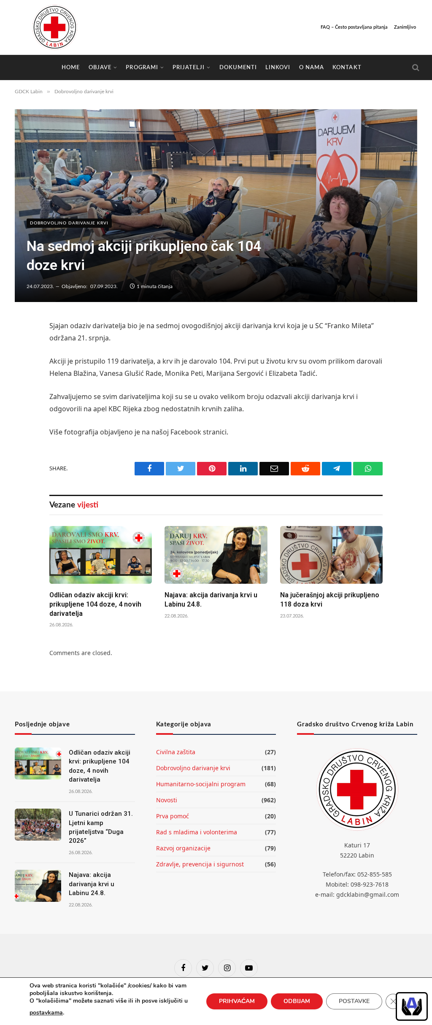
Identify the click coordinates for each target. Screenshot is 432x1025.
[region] (412, 1006)
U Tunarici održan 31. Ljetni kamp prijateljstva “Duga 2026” (101, 827)
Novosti (166, 800)
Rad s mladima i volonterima (196, 832)
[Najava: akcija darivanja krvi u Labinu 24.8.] (216, 555)
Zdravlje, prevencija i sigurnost (200, 864)
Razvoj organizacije (183, 848)
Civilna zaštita (175, 752)
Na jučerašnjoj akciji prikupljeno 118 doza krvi (329, 599)
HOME (71, 67)
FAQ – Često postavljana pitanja (354, 27)
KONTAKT (346, 67)
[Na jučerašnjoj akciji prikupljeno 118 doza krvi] (331, 555)
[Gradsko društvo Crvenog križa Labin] (55, 27)
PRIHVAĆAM (237, 1001)
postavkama (46, 1013)
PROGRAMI (142, 67)
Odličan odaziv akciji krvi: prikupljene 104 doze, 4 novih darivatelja (95, 604)
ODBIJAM (297, 1001)
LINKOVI (277, 67)
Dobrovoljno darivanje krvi (69, 223)
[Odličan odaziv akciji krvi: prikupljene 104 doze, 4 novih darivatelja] (100, 555)
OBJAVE (100, 67)
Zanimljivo (405, 27)
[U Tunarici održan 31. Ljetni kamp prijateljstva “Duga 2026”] (38, 825)
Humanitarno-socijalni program (201, 784)
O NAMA (311, 67)
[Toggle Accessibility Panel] (411, 1006)
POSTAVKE (354, 1001)
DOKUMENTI (238, 67)
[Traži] (414, 67)
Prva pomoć (172, 816)
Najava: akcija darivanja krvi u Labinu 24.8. (211, 599)
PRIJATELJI (189, 67)
